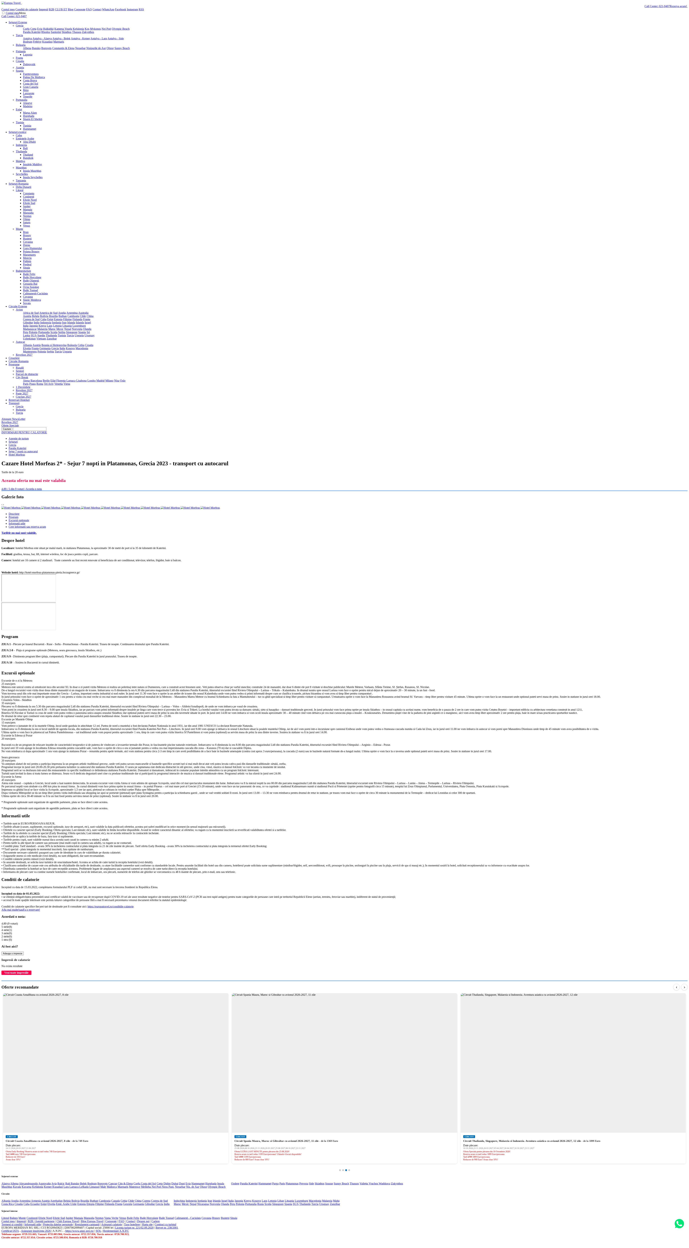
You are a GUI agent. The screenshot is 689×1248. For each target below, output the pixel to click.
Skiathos (66, 32)
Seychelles (22, 174)
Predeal (27, 264)
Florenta (61, 380)
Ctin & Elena (125, 1183)
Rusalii (20, 367)
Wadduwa (384, 1183)
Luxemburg (79, 325)
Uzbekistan (29, 338)
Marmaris (58, 41)
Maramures (29, 254)
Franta (19, 57)
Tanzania (21, 180)
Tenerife (27, 96)
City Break (22, 377)
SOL (98, 1230)
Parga (275, 1183)
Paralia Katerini (32, 32)
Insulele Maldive (32, 164)
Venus (26, 225)
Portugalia (21, 99)
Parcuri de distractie (27, 374)
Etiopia (90, 1204)
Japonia (33, 325)
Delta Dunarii (23, 186)
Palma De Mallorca (34, 77)
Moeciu (27, 257)
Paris (26, 383)
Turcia (19, 35)
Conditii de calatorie (26, 9)
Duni (182, 1183)
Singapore (72, 332)
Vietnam (41, 338)
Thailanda (21, 151)
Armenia (36, 1200)
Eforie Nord (30, 199)
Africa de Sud (31, 312)
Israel (88, 322)
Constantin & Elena (63, 48)
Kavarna (26, 1186)
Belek (83, 1183)
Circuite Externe (18, 306)
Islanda (80, 322)
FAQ (89, 9)
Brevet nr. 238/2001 (167, 1227)
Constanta (28, 193)
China (90, 316)
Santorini (56, 32)
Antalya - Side (115, 38)
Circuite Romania (19, 361)
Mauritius (21, 167)
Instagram (132, 9)
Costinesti (28, 196)
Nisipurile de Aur (96, 48)
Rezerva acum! (678, 6)
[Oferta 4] (349, 1170)
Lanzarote (28, 93)
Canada (115, 1200)
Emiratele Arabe (25, 138)
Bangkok (28, 157)
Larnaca (71, 380)
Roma (39, 383)
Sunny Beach (122, 48)
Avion (19, 309)
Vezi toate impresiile (16, 972)
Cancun (112, 1183)
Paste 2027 (22, 393)
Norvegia (77, 328)
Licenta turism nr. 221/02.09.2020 (134, 1227)
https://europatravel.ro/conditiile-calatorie (111, 906)
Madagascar (30, 328)
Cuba (19, 135)
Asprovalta (44, 1183)
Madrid (100, 380)
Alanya (5, 1183)
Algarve (27, 103)
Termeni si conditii (11, 1224)
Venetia (58, 383)
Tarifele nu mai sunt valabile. (19, 532)
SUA (34, 335)
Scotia (53, 332)
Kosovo (70, 348)
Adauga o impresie (12, 953)
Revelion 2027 (24, 354)
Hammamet (29, 128)
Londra (91, 380)
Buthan (62, 316)
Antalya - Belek (61, 38)
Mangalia (28, 212)
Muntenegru (30, 351)
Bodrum (27, 41)
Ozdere (235, 1183)
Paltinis (27, 261)
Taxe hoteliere (132, 1224)
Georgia (127, 1204)
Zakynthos (88, 32)
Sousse (329, 1183)
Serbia (61, 332)
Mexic (60, 328)
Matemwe (134, 1186)
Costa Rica (7, 1204)
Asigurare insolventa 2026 (36, 1230)
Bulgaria (20, 44)
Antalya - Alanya (42, 38)
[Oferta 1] (340, 1170)
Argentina (72, 312)
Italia (26, 325)
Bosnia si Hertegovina (54, 345)
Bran (26, 232)
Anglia (62, 312)
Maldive (20, 161)
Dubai (174, 1183)
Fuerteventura (31, 73)
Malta (336, 1200)
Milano (109, 380)
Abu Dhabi (29, 141)
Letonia (57, 325)
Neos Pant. (168, 1186)
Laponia (27, 54)
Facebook (120, 9)
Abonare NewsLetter (13, 418)
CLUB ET (61, 9)
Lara (66, 1186)
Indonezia (21, 144)
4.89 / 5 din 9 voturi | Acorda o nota (21, 488)
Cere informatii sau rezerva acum (27, 526)
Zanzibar (52, 338)
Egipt (19, 109)
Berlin (46, 380)
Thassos (76, 32)
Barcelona (36, 380)
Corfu (26, 28)
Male (103, 1186)
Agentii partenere (45, 1221)
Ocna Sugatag (31, 287)
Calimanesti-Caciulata (35, 293)
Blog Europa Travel (92, 1221)
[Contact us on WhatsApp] (679, 1224)
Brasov (27, 235)
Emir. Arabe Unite (66, 1204)
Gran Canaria (30, 86)
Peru (25, 332)
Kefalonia (78, 28)
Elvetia (27, 348)
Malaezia (42, 328)
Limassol (94, 1186)
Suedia (41, 335)
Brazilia (53, 316)
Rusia (260, 1204)
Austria (20, 67)
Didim (167, 1183)
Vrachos (374, 1183)
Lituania (67, 325)
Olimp (26, 219)
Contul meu (8, 9)
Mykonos (95, 28)
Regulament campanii (87, 1224)
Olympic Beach (121, 28)
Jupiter (27, 206)
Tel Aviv (49, 383)
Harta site (147, 1224)
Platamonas (292, 1183)
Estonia (58, 319)
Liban (280, 1200)
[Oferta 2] (343, 1170)
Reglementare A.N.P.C (116, 1230)
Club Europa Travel (68, 1221)
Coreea (146, 1200)
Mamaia (27, 209)
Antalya (27, 38)
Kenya (42, 325)
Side (311, 1183)
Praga (32, 383)
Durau (26, 245)
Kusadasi (47, 41)
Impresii (43, 9)
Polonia (33, 332)
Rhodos (45, 32)
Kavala (17, 1186)
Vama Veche (111, 1217)
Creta (33, 28)
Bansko (36, 48)
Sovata (27, 303)
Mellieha (146, 1186)
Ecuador (35, 1204)
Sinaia (26, 267)
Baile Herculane (32, 277)
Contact (97, 9)
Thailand (28, 154)
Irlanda (71, 322)
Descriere (14, 513)
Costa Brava (30, 80)
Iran (64, 322)
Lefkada (84, 1186)
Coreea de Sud (31, 319)
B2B (51, 9)
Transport (14, 403)
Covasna (28, 241)
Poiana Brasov (31, 251)
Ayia (54, 1183)
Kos (87, 28)
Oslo (122, 380)
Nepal (67, 328)
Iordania (56, 322)
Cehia (81, 345)
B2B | (31, 1221)
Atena (26, 380)
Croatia (20, 61)
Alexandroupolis (28, 1183)
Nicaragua (203, 1204)
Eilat (53, 380)
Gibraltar (28, 322)
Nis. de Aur (192, 1186)
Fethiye (37, 41)
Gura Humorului (32, 248)
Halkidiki (48, 28)
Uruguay (90, 335)
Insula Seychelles (33, 177)
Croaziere (14, 358)
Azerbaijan (56, 1200)
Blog (70, 9)
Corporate (79, 9)
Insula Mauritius (32, 170)
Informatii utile (17, 523)
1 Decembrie (23, 387)
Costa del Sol (30, 83)
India (36, 322)
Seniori (20, 370)
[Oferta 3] (346, 1170)
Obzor (110, 48)
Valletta (364, 1183)
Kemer (48, 1186)
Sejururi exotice (17, 132)
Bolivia (44, 316)
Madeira (27, 106)
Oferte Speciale (10, 425)
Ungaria (79, 335)
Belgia (35, 316)
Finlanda (21, 51)
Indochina (179, 1200)
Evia (39, 28)
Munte (19, 228)
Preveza (303, 1183)
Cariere (155, 1221)
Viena (67, 383)
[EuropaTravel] (11, 2)
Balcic (61, 1183)
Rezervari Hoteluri (19, 399)
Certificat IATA (10, 1230)
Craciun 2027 (23, 396)
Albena (27, 48)
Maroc (52, 328)
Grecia (19, 25)
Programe (14, 364)
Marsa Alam (30, 112)
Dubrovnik (29, 64)
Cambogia (73, 316)
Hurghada (28, 115)
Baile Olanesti (31, 280)
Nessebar (80, 48)
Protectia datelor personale (58, 1224)
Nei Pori (106, 28)
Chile (83, 316)
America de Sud (48, 312)
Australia (83, 312)
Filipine (67, 319)
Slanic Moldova (32, 299)
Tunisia (20, 122)
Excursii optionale (19, 520)
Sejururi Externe (18, 22)
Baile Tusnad (30, 290)
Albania (27, 345)
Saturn (26, 222)
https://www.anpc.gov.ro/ (79, 1230)
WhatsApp (108, 9)
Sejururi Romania (19, 183)
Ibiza (26, 90)
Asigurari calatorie (111, 1224)
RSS (141, 9)
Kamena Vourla (63, 28)
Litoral (19, 190)
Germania (45, 348)
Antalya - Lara (98, 38)
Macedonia (82, 348)
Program (13, 517)
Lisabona (81, 380)
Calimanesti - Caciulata (188, 1217)
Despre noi (143, 1221)
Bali (25, 148)
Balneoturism (23, 270)
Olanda (87, 328)
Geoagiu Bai (30, 283)
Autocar (20, 341)
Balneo (14, 1217)
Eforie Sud (29, 203)
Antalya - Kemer (80, 38)
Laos (49, 325)
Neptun (27, 216)
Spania (20, 70)
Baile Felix (29, 274)
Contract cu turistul (165, 1224)
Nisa (116, 380)
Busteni (27, 238)
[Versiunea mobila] (21, 2)
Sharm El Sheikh (32, 119)
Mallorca (112, 1186)
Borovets (46, 48)
